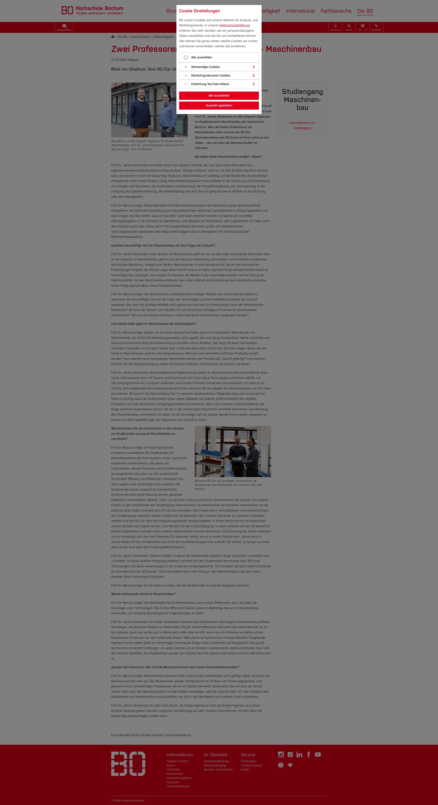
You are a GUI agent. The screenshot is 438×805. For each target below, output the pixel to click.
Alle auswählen (201, 57)
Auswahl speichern (219, 105)
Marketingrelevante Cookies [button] (210, 75)
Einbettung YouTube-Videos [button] (210, 84)
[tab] (220, 66)
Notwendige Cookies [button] (205, 67)
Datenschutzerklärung (234, 25)
